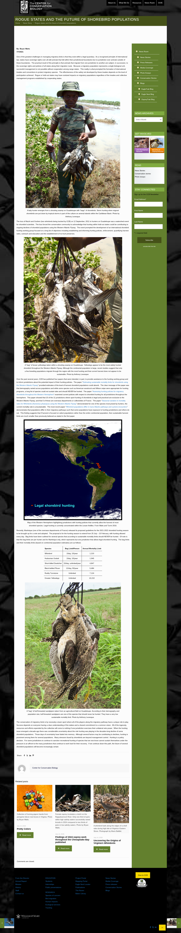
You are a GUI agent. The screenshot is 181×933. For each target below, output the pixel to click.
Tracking (48, 908)
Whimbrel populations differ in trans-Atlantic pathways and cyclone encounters (96, 407)
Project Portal (80, 878)
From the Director (22, 878)
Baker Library (80, 894)
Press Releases (146, 63)
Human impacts (51, 902)
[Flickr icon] (155, 927)
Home (17, 23)
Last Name (138, 222)
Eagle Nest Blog (147, 94)
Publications (80, 887)
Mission (18, 884)
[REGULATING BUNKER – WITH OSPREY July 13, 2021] (7, 923)
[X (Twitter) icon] (153, 927)
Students (48, 881)
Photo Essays (145, 73)
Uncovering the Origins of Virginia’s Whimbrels (107, 841)
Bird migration (50, 898)
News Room (143, 52)
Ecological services (52, 905)
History (18, 887)
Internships (49, 884)
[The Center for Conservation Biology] (35, 7)
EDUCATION (50, 878)
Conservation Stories (148, 78)
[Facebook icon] (150, 927)
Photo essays (139, 177)
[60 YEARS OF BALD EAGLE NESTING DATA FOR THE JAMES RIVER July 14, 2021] (174, 923)
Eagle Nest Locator (82, 884)
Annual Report (21, 881)
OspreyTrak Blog (148, 99)
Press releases (111, 884)
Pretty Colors (24, 829)
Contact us (19, 894)
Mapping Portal (81, 881)
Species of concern (52, 895)
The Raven (79, 890)
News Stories (145, 57)
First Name (138, 210)
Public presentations (53, 887)
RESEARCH (50, 892)
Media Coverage (146, 68)
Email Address (140, 199)
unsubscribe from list (149, 246)
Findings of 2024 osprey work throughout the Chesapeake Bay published (72, 839)
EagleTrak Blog (147, 89)
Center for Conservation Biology (45, 768)
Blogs (142, 83)
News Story (27, 23)
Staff (17, 890)
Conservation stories (142, 174)
